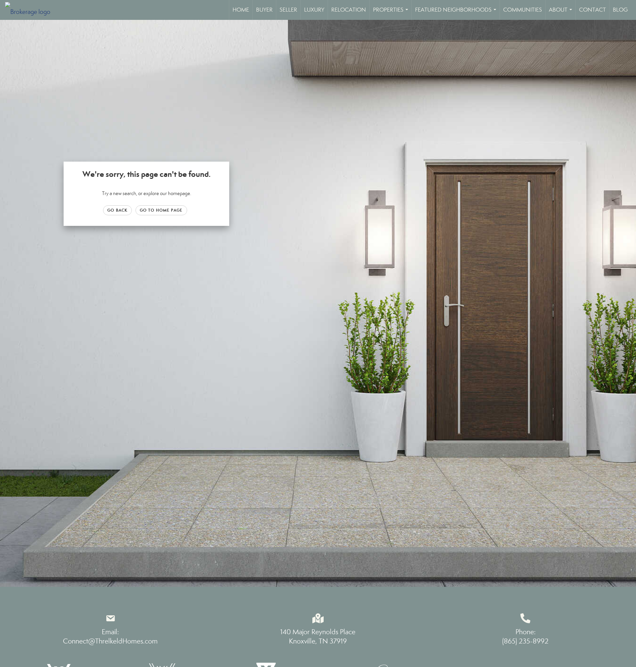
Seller (288, 9)
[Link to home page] (31, 10)
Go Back (117, 210)
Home (241, 9)
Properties (392, 13)
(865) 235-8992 (525, 641)
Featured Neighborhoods (457, 13)
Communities (522, 9)
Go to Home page (161, 210)
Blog (620, 9)
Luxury (314, 9)
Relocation (348, 9)
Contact (592, 9)
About (562, 13)
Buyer (264, 9)
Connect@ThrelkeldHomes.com (110, 641)
